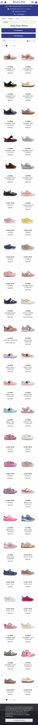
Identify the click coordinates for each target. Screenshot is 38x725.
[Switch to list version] (32, 41)
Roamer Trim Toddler (10, 97)
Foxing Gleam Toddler (28, 206)
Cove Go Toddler (10, 340)
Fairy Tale (10, 584)
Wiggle (10, 449)
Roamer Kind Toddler (10, 638)
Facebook (20, 11)
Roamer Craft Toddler (27, 151)
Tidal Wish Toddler (28, 530)
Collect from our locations (20, 9)
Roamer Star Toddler (10, 69)
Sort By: (4, 40)
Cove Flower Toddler (28, 314)
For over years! (20, 6)
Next (14, 45)
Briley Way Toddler (10, 368)
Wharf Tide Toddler (27, 422)
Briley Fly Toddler (28, 503)
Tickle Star (27, 557)
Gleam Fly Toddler (28, 665)
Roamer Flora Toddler (28, 638)
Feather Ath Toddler (28, 69)
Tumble (10, 232)
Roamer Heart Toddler (28, 286)
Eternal (10, 692)
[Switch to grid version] (27, 41)
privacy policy (9, 713)
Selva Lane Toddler (28, 341)
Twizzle (10, 205)
